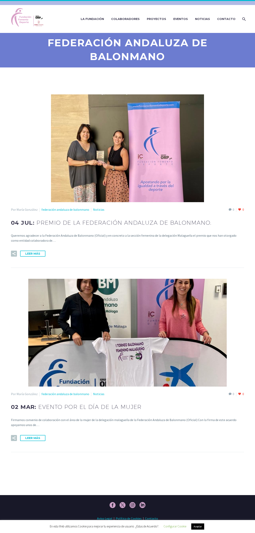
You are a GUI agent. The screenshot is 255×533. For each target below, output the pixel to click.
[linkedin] (142, 505)
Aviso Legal (104, 518)
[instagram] (132, 505)
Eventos (180, 19)
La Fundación (92, 19)
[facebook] (113, 505)
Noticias (202, 19)
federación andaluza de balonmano (65, 210)
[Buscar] (243, 19)
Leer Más (32, 253)
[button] (14, 254)
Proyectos (156, 19)
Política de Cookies (129, 518)
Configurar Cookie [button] (175, 526)
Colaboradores (125, 19)
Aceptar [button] (198, 526)
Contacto (226, 19)
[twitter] (123, 505)
